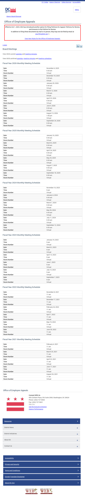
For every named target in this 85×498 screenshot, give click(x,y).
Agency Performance (36, 409)
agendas (19, 54)
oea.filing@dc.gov (41, 34)
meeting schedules (45, 58)
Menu (77, 10)
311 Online (45, 2)
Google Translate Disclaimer (15, 477)
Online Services (66, 2)
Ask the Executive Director (38, 407)
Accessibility (76, 2)
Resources (8, 421)
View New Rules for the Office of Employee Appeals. (42, 38)
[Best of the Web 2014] (31, 494)
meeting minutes (31, 54)
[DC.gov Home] (10, 12)
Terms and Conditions (12, 470)
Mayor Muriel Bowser (14, 16)
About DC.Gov (10, 483)
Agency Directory (54, 2)
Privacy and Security (12, 464)
